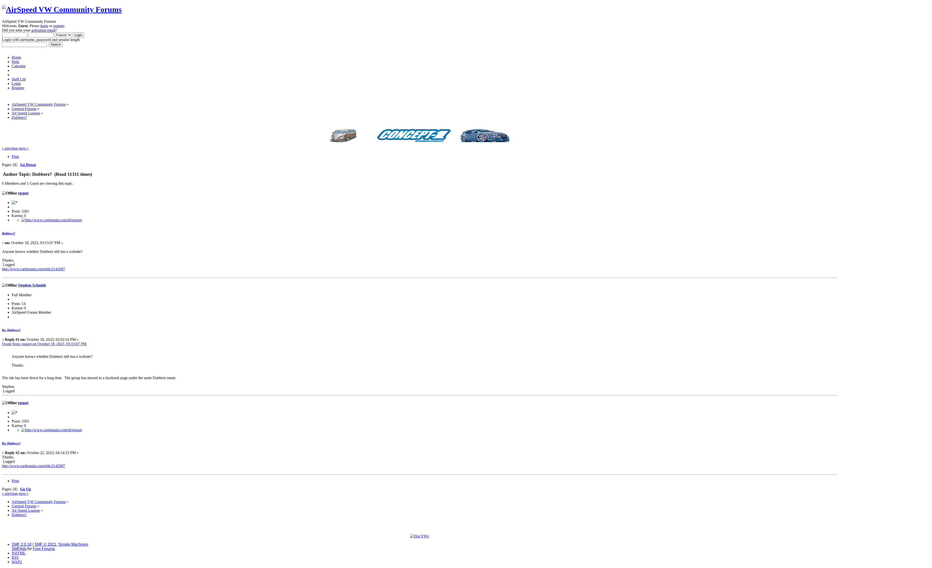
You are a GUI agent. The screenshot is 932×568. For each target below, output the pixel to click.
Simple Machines (73, 544)
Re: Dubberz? (11, 330)
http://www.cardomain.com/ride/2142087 (33, 269)
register (58, 26)
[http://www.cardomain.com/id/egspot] (51, 220)
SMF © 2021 (45, 544)
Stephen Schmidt (32, 285)
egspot (23, 193)
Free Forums (44, 549)
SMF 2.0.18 (22, 544)
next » (23, 148)
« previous (10, 148)
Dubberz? (8, 233)
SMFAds (19, 549)
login (44, 26)
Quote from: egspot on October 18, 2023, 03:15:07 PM (44, 344)
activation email (43, 30)
